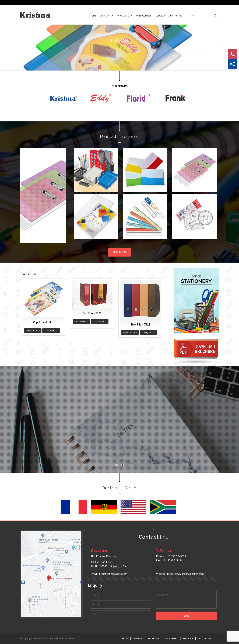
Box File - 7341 (92, 313)
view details (33, 330)
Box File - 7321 (140, 324)
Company (105, 15)
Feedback (160, 15)
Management (143, 15)
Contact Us (175, 15)
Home (93, 15)
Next (61, 195)
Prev (24, 195)
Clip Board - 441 (43, 322)
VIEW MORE (119, 252)
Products (123, 15)
